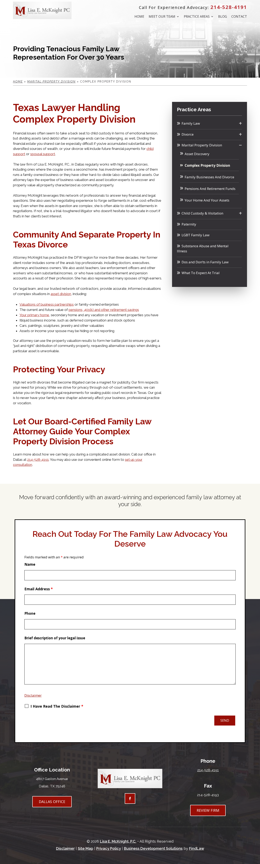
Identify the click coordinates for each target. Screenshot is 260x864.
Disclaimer (33, 695)
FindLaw (196, 848)
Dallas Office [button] (52, 801)
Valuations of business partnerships (47, 304)
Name (29, 564)
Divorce (188, 134)
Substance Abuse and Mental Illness (203, 249)
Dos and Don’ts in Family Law (205, 262)
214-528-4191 (228, 7)
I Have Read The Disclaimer (56, 706)
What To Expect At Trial (201, 272)
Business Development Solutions (153, 848)
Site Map (85, 848)
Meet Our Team (162, 17)
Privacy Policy (108, 848)
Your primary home (34, 315)
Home (139, 17)
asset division (61, 294)
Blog (222, 17)
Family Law (191, 123)
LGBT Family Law (195, 235)
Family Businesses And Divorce (209, 177)
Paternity (189, 224)
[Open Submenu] (240, 123)
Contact (239, 17)
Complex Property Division (207, 165)
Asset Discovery (197, 153)
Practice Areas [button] (197, 17)
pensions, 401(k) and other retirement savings (104, 310)
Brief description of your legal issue (54, 638)
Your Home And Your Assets (207, 200)
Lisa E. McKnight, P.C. (118, 841)
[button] (255, 834)
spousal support (42, 154)
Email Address (38, 588)
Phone (29, 613)
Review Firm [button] (208, 810)
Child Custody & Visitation (202, 213)
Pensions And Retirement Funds (210, 188)
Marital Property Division (202, 145)
